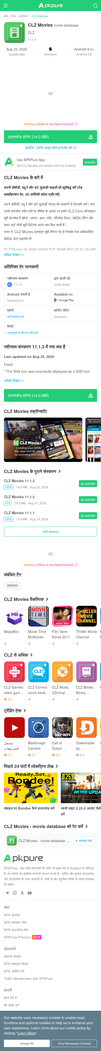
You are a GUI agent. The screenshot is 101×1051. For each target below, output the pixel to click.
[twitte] (22, 893)
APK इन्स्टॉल (12, 915)
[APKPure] (50, 6)
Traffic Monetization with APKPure (28, 978)
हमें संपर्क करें (11, 1005)
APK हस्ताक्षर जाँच (15, 922)
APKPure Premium (17, 937)
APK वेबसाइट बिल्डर (16, 963)
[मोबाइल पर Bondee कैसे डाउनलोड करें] (31, 788)
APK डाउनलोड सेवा (16, 929)
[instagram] (15, 893)
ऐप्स (13, 16)
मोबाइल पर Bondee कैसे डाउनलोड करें (29, 808)
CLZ (31, 32)
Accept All (27, 1043)
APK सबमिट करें (14, 971)
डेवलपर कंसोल (12, 956)
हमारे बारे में (10, 997)
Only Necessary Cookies (74, 1043)
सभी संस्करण (51, 531)
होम (6, 16)
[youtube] (30, 893)
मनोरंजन (23, 16)
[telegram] (7, 893)
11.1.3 (18, 284)
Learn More (26, 1033)
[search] (95, 5)
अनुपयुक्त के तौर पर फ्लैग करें (22, 332)
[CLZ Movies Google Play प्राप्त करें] (64, 300)
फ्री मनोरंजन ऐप (15, 316)
